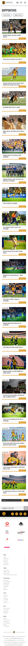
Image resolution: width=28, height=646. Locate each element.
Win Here (5, 589)
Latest (4, 557)
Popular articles (18, 15)
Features (5, 561)
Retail (4, 587)
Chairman (5, 595)
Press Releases (6, 623)
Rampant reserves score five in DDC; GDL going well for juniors (13, 180)
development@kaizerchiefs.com (16, 644)
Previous (4, 500)
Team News (6, 558)
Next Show (5, 611)
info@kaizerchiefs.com (17, 638)
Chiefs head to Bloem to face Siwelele (12, 59)
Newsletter (6, 564)
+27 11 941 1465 (10, 640)
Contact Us (6, 602)
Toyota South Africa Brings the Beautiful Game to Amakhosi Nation (13, 396)
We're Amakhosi (7, 581)
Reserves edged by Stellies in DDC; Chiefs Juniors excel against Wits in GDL (13, 84)
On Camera (6, 609)
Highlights (5, 612)
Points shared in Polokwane (10, 203)
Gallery (5, 618)
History (5, 596)
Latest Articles (6, 15)
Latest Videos (6, 608)
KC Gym (5, 601)
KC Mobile (5, 586)
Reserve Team (6, 571)
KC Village (5, 599)
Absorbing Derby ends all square (11, 107)
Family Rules (6, 584)
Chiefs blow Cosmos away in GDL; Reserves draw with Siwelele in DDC (13, 444)
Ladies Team (6, 573)
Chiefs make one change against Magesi (12, 347)
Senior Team (6, 570)
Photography (6, 626)
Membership (6, 583)
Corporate (5, 598)
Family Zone (6, 580)
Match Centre (6, 620)
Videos (5, 624)
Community (6, 563)
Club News (5, 560)
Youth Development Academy (10, 574)
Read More (22, 38)
